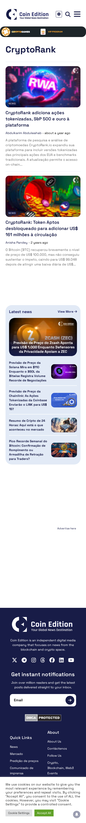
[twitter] (14, 660)
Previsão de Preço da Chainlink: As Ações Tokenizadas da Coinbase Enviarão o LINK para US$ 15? (28, 400)
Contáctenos (57, 748)
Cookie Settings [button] (19, 813)
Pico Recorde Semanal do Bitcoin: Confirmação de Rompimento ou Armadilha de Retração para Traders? (28, 450)
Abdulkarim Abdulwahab (23, 133)
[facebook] (52, 660)
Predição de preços (24, 761)
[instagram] (33, 660)
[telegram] (24, 660)
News (12, 103)
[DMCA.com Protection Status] (43, 717)
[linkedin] (61, 660)
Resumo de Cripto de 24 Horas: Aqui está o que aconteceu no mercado (27, 425)
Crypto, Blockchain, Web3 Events (60, 768)
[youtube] (71, 660)
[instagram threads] (42, 660)
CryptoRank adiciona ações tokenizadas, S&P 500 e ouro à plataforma (37, 119)
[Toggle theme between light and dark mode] (59, 14)
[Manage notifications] (76, 814)
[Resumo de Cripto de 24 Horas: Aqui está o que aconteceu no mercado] (64, 425)
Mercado (16, 754)
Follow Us (54, 756)
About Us (54, 741)
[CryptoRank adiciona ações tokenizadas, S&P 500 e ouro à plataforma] (43, 86)
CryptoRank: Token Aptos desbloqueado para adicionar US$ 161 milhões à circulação (42, 228)
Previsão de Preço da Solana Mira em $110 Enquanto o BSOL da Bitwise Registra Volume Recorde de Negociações (27, 371)
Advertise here (66, 528)
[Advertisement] (43, 559)
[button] (77, 14)
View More (66, 312)
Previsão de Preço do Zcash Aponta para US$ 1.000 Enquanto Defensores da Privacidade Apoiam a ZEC (43, 347)
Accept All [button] (44, 813)
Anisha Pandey (17, 242)
